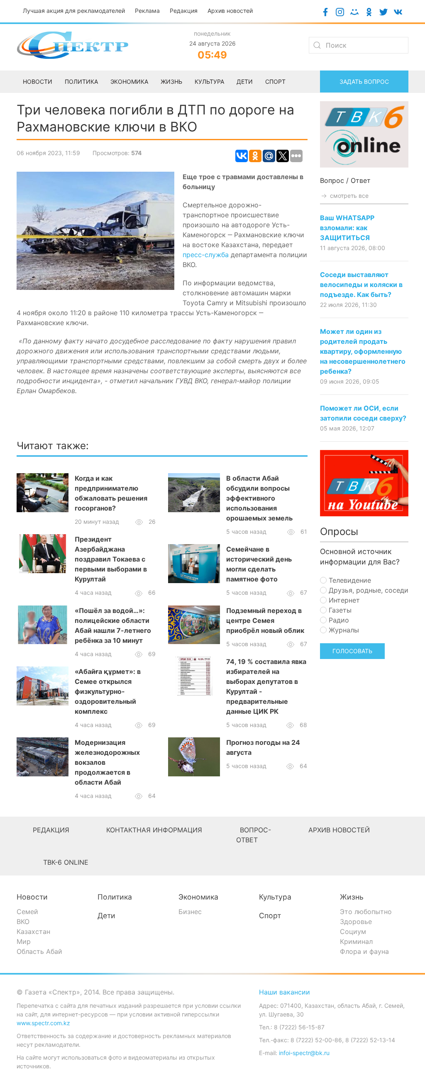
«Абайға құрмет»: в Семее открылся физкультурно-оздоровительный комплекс (108, 691)
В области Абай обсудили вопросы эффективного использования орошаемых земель (259, 498)
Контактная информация (154, 830)
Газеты (339, 610)
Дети (106, 915)
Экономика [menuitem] (129, 81)
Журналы (343, 630)
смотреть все (348, 195)
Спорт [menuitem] (275, 81)
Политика (115, 896)
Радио (338, 620)
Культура (275, 896)
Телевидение (349, 580)
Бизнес (190, 911)
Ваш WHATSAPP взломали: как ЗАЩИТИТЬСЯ (347, 228)
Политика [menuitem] (81, 81)
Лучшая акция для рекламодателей (74, 10)
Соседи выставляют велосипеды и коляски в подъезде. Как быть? (361, 284)
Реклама (147, 10)
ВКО (23, 921)
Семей (27, 911)
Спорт (270, 915)
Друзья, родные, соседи (367, 590)
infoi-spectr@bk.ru (304, 1052)
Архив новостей (230, 10)
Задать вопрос (364, 81)
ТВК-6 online (65, 862)
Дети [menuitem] (245, 81)
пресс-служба (207, 254)
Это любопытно (366, 911)
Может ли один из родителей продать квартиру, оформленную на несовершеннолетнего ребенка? (362, 351)
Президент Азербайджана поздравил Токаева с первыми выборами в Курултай (111, 559)
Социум (353, 931)
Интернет (343, 600)
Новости (32, 896)
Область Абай (39, 951)
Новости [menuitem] (37, 81)
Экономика (198, 896)
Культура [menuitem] (209, 81)
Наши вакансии (284, 992)
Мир (24, 941)
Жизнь (352, 896)
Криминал (356, 941)
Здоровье (356, 921)
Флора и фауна (364, 951)
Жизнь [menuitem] (171, 81)
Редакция (184, 10)
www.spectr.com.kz (43, 1022)
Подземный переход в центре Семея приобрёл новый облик (265, 620)
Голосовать (352, 650)
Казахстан (33, 931)
